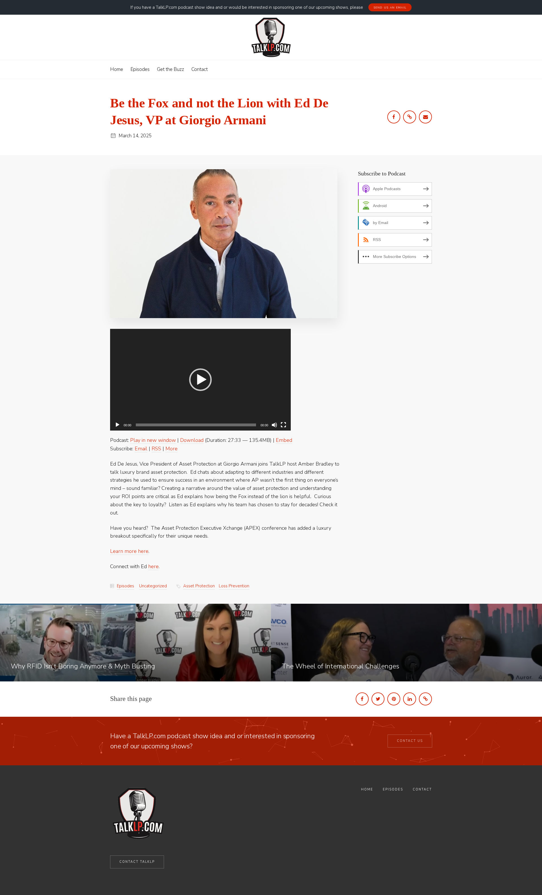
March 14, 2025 (135, 135)
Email (141, 448)
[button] (200, 379)
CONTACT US (410, 741)
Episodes (125, 586)
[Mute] (274, 425)
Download (192, 440)
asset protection (199, 586)
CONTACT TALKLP (137, 862)
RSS (156, 448)
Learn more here (129, 551)
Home (367, 789)
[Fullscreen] (283, 425)
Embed (284, 440)
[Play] (117, 425)
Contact (422, 789)
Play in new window (153, 440)
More (171, 448)
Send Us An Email (390, 8)
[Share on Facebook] (362, 698)
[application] (200, 380)
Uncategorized (153, 586)
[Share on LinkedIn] (409, 698)
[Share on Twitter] (377, 698)
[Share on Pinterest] (393, 698)
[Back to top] (523, 877)
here (153, 566)
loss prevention (234, 586)
